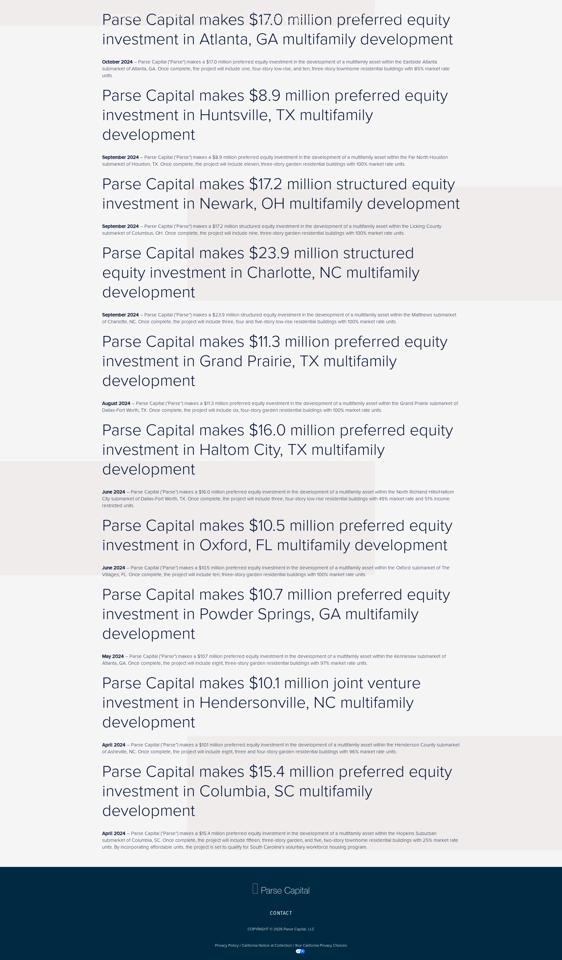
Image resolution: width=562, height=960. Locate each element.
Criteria (170, 16)
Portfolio (124, 16)
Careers (397, 16)
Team (208, 16)
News (359, 16)
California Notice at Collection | (268, 945)
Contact (441, 16)
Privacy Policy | (228, 945)
